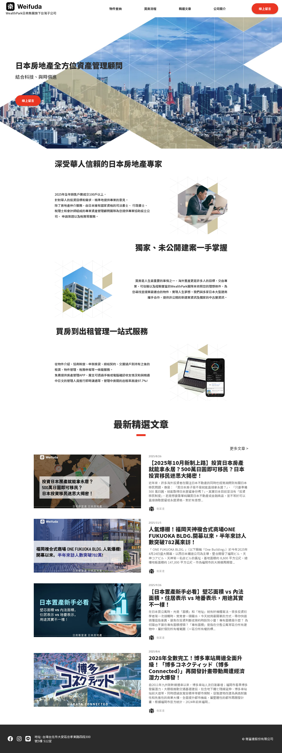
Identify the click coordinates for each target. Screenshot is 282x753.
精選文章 (185, 9)
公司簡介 (220, 9)
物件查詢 (115, 9)
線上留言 (265, 8)
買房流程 (150, 9)
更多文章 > (239, 448)
